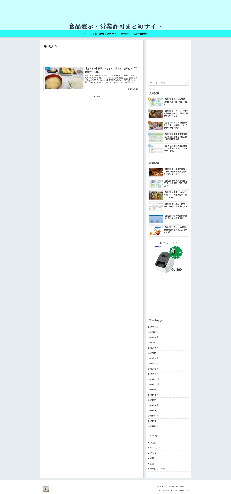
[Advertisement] (92, 56)
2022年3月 (153, 363)
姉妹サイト (184, 487)
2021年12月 (154, 379)
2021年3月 (153, 421)
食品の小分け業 (157, 469)
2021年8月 (153, 395)
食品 (152, 463)
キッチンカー (156, 448)
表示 (152, 458)
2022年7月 (153, 342)
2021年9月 (153, 389)
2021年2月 (153, 426)
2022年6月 (153, 348)
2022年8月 (153, 337)
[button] (186, 82)
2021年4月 (153, 416)
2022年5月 (153, 353)
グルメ (153, 453)
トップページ (160, 487)
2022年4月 (153, 358)
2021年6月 (153, 405)
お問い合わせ (173, 487)
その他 (153, 443)
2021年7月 (153, 400)
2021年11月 (154, 384)
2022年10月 (154, 327)
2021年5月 (153, 410)
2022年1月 (153, 374)
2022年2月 (153, 369)
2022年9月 (153, 332)
